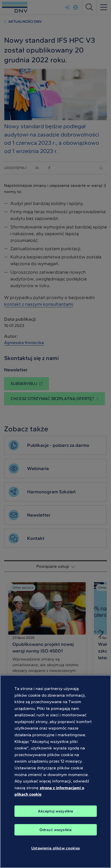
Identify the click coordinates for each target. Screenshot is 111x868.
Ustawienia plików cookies (55, 848)
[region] (55, 771)
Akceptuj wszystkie (55, 811)
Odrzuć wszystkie (55, 829)
